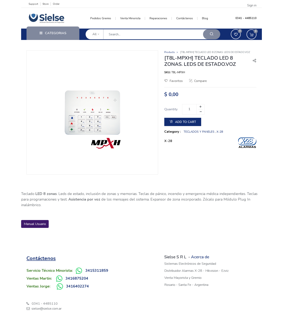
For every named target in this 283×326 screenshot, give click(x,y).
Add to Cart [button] (185, 122)
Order (56, 4)
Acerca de (200, 257)
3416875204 (76, 278)
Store (45, 4)
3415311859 (96, 270)
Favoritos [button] (176, 81)
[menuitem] (103, 18)
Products (169, 52)
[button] (252, 61)
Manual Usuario (35, 224)
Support (33, 4)
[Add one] (200, 106)
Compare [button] (200, 81)
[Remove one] (200, 111)
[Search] (211, 34)
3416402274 (77, 286)
